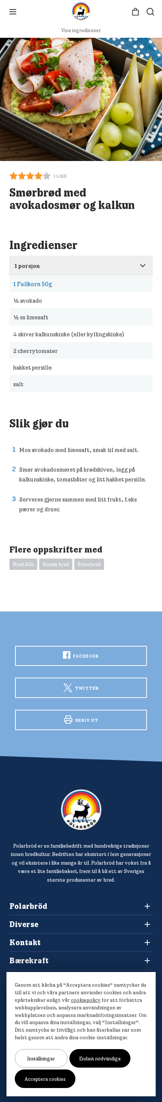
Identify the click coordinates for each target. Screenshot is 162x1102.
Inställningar (41, 1059)
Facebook (85, 656)
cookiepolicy (86, 1000)
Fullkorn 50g (32, 284)
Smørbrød (89, 564)
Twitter (86, 688)
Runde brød (56, 564)
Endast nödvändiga (100, 1059)
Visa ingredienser (81, 30)
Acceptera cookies (45, 1079)
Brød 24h (23, 564)
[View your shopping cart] (135, 12)
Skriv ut (86, 720)
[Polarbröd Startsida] (81, 809)
